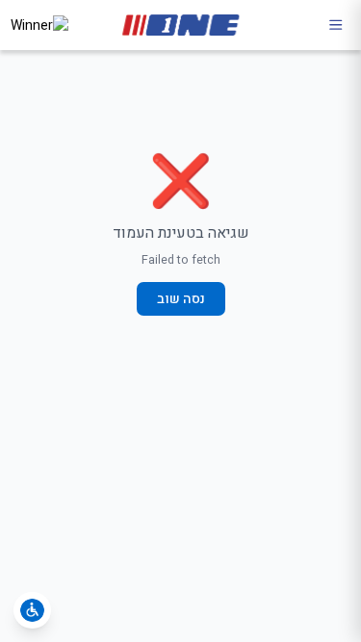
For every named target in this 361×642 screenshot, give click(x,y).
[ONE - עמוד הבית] (181, 25)
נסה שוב (181, 299)
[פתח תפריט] (336, 25)
